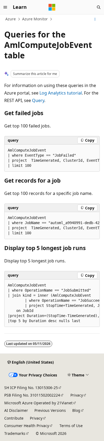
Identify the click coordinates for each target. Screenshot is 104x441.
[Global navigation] (5, 7)
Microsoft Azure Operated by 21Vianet (38, 402)
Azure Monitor (35, 18)
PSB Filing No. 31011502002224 (32, 395)
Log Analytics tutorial (60, 93)
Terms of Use (71, 425)
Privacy (76, 395)
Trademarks (14, 433)
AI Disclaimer (16, 410)
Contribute (13, 418)
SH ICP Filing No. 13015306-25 (31, 387)
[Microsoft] (52, 7)
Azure (10, 18)
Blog (76, 410)
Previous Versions (50, 410)
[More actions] (95, 19)
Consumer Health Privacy (26, 425)
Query (38, 100)
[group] (52, 158)
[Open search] (98, 7)
